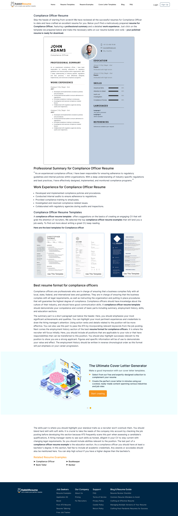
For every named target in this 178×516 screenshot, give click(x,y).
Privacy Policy (98, 501)
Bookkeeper (74, 461)
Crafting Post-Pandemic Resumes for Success (129, 508)
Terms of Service (99, 497)
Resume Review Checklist (120, 493)
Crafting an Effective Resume (122, 501)
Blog (122, 4)
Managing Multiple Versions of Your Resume (128, 505)
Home (53, 4)
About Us (79, 493)
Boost (58, 501)
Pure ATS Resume (63, 505)
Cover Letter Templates (107, 4)
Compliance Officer (45, 461)
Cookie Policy (98, 505)
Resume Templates (67, 4)
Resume (26, 3)
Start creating (98, 393)
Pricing (78, 497)
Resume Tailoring (63, 508)
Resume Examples (86, 4)
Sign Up (164, 5)
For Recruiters (81, 501)
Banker (72, 465)
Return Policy (98, 508)
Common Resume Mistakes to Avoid (125, 497)
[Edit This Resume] (89, 100)
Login (155, 5)
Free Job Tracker (63, 512)
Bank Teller (41, 465)
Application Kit (62, 497)
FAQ (131, 4)
